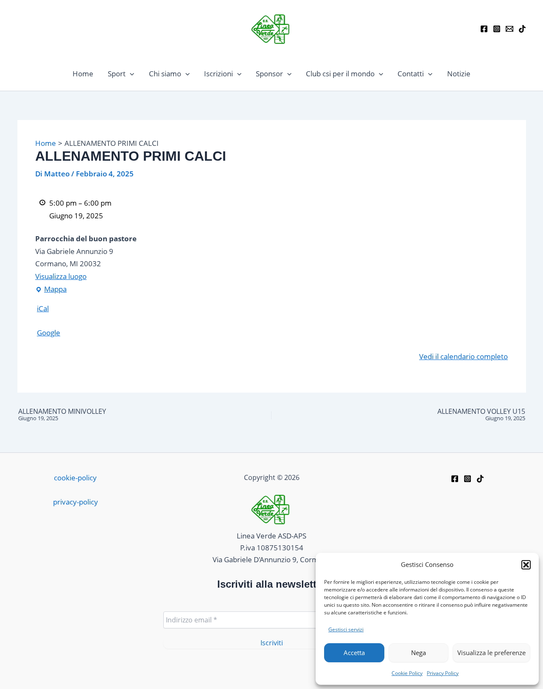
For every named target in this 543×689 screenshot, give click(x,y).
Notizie (458, 73)
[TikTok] (522, 29)
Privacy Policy (443, 673)
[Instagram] (497, 29)
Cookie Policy (407, 673)
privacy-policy (75, 502)
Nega (418, 652)
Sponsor (269, 73)
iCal (43, 308)
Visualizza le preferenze (491, 652)
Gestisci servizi (346, 629)
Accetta (354, 652)
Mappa (51, 288)
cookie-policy (75, 478)
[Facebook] (484, 29)
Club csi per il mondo (340, 73)
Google (48, 333)
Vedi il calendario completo (463, 356)
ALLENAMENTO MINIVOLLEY (62, 414)
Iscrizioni (218, 73)
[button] (526, 565)
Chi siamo (165, 73)
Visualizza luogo (61, 276)
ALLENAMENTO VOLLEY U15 (481, 414)
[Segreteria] (509, 29)
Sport (117, 73)
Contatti (410, 73)
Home (83, 73)
